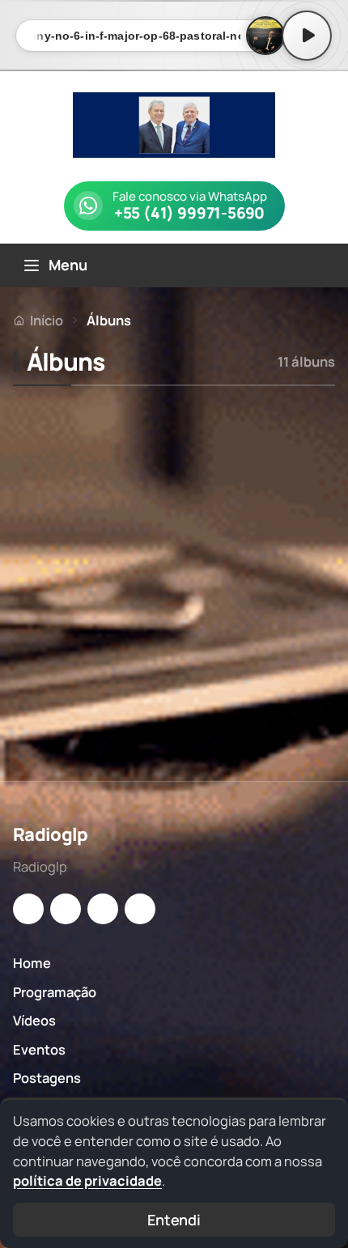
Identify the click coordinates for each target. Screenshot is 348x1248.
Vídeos (34, 1020)
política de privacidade (87, 1180)
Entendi (174, 1219)
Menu (68, 264)
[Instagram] (28, 909)
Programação (54, 992)
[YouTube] (102, 909)
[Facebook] (65, 909)
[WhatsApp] (140, 909)
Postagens (47, 1077)
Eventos (39, 1049)
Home (32, 962)
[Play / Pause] (307, 36)
